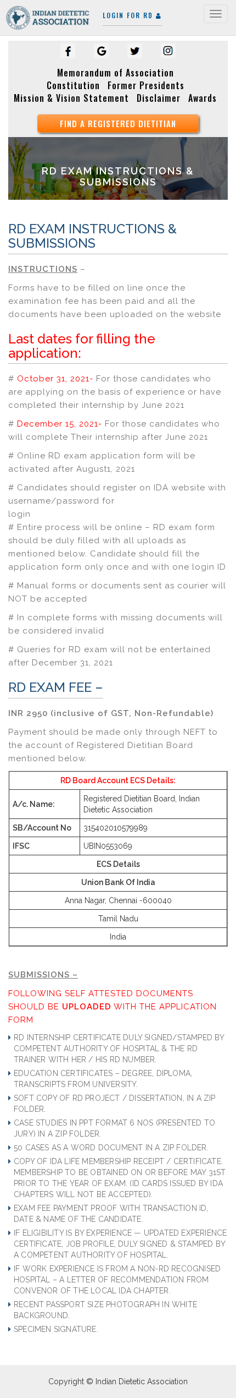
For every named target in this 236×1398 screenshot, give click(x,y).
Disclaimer (159, 98)
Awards (202, 98)
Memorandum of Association (115, 72)
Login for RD (129, 15)
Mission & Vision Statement (71, 98)
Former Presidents (146, 85)
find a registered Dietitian (118, 123)
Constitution (73, 85)
